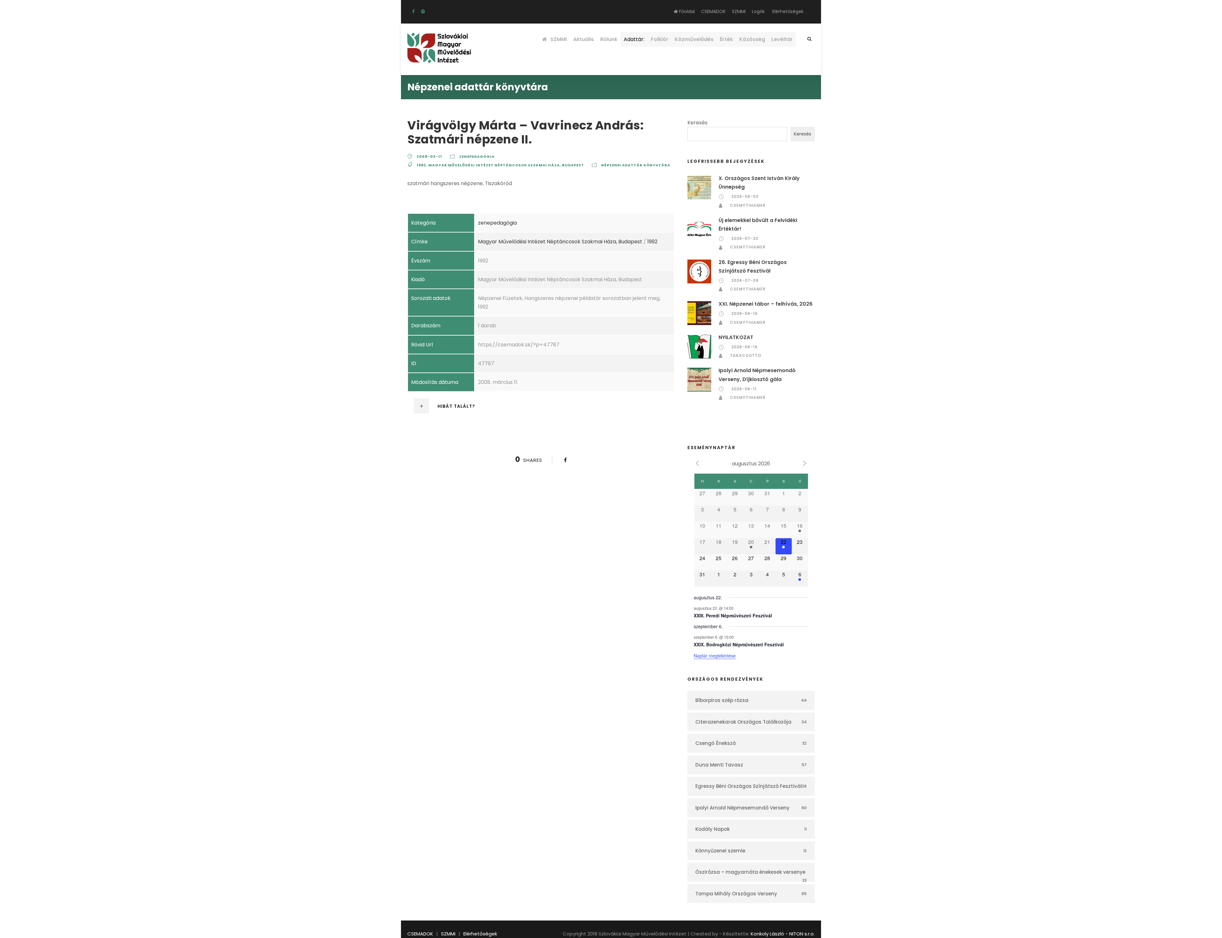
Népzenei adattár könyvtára (635, 165)
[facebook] (413, 11)
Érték (726, 39)
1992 (421, 165)
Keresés (697, 122)
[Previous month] (697, 463)
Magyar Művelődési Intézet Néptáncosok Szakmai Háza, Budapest (506, 165)
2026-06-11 (744, 389)
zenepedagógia (477, 156)
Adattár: (634, 39)
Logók (758, 11)
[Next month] (805, 463)
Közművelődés (694, 39)
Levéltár (782, 39)
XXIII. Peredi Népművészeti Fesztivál (733, 615)
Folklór (659, 39)
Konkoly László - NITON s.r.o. (783, 933)
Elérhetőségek (788, 11)
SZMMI (739, 11)
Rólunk (608, 39)
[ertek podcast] (423, 11)
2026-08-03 (745, 196)
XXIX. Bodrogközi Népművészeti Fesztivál (739, 644)
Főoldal (686, 11)
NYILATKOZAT (736, 337)
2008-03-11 (429, 156)
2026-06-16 (744, 313)
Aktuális (583, 39)
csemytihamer (748, 205)
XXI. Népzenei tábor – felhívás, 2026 (765, 304)
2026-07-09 (745, 280)
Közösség (752, 39)
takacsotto (745, 355)
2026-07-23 (744, 238)
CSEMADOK (713, 11)
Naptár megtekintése (715, 655)
